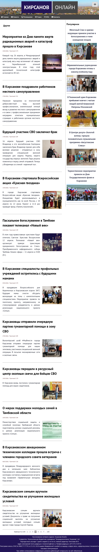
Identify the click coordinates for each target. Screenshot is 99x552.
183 (48, 532)
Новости (16, 17)
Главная (6, 17)
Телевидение (27, 17)
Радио (39, 17)
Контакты (56, 17)
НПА (47, 17)
